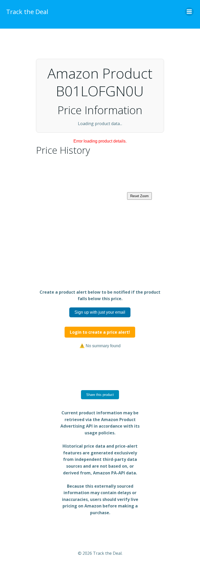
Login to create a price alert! (100, 332)
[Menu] (189, 11)
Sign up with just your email (99, 312)
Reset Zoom (139, 196)
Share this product (100, 395)
